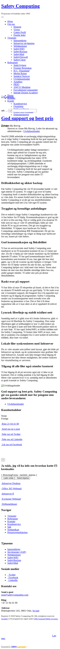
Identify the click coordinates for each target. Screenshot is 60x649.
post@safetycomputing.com (14, 595)
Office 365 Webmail (12, 488)
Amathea (18, 81)
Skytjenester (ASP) (16, 552)
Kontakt (11, 521)
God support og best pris (27, 118)
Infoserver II (8, 493)
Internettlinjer (20, 40)
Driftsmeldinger (9, 504)
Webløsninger (20, 46)
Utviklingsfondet (22, 79)
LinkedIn (13, 580)
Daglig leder (20, 35)
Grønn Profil (20, 32)
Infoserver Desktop (11, 483)
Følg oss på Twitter (11, 434)
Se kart (35, 610)
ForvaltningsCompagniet (26, 90)
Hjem (10, 21)
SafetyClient (20, 59)
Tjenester (11, 38)
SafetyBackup (20, 51)
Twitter (12, 574)
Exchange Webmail (11, 499)
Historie (17, 27)
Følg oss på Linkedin (12, 439)
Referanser (12, 62)
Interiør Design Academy (26, 92)
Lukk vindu (8, 478)
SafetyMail (19, 54)
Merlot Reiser (20, 73)
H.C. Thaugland (21, 70)
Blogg (10, 95)
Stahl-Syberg (20, 65)
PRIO (16, 84)
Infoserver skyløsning (24, 43)
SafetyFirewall (21, 57)
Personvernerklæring (17, 532)
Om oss (11, 24)
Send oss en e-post (11, 429)
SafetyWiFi (19, 49)
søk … (4, 110)
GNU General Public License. (46, 619)
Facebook (13, 577)
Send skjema (22, 478)
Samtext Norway (22, 76)
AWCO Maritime (22, 87)
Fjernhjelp (18, 106)
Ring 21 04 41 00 (10, 424)
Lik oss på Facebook (12, 444)
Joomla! (4, 619)
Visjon (17, 29)
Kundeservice (20, 103)
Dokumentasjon (21, 114)
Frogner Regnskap (23, 68)
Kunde (10, 101)
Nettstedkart (13, 529)
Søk (9, 527)
